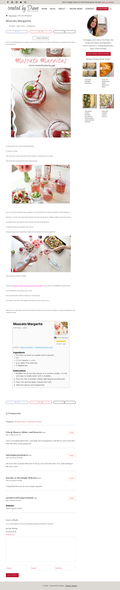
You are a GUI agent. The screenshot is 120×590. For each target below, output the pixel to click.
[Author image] (7, 26)
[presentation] (90, 70)
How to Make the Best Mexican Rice (106, 83)
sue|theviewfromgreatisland (19, 498)
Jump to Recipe (42, 38)
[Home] (7, 16)
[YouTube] (25, 2)
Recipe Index (76, 9)
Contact (89, 9)
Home (44, 9)
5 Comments (31, 26)
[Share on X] (64, 31)
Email (34, 568)
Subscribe (102, 9)
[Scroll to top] (115, 583)
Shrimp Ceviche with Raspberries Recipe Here (28, 286)
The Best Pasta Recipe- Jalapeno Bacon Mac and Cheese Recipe (89, 117)
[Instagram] (16, 2)
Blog (52, 9)
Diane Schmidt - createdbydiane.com (36, 347)
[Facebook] (8, 2)
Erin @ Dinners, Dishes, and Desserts (24, 432)
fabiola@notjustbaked (17, 455)
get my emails (108, 2)
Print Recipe (62, 338)
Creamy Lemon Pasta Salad (105, 114)
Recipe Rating (11, 528)
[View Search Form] (110, 8)
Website (58, 568)
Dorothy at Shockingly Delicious (21, 478)
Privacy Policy (71, 586)
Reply (72, 433)
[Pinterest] (12, 2)
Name (10, 568)
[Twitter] (21, 2)
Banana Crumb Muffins (88, 81)
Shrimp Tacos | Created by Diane (28, 422)
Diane (13, 26)
